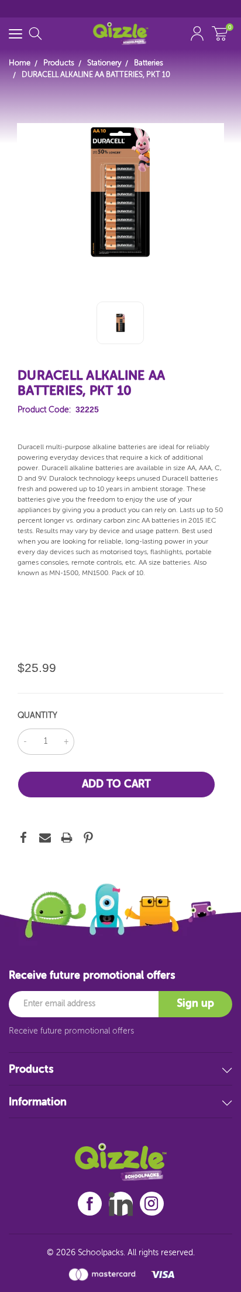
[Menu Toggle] (15, 33)
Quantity (37, 716)
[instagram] (151, 1203)
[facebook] (90, 1203)
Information (38, 1102)
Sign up (195, 1004)
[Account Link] (197, 33)
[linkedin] (121, 1204)
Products (31, 1070)
